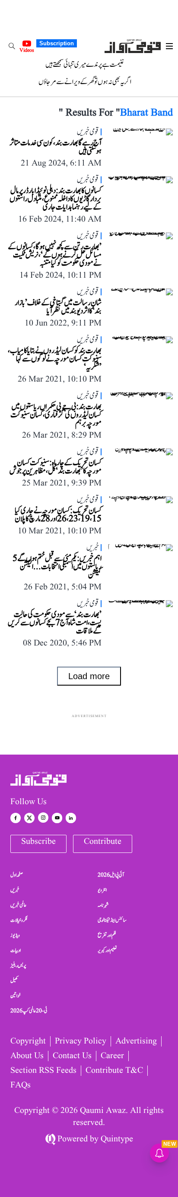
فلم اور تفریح (107, 935)
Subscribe (38, 842)
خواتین (15, 995)
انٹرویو (102, 890)
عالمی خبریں (18, 905)
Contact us (72, 1056)
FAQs (20, 1085)
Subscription (56, 43)
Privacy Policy (80, 1041)
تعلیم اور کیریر (107, 950)
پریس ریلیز (18, 965)
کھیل (14, 980)
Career (112, 1056)
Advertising (136, 1041)
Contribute (102, 842)
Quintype (117, 1139)
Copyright (28, 1041)
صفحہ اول (16, 875)
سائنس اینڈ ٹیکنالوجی (112, 920)
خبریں (14, 890)
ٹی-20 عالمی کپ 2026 (29, 1010)
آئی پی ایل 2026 (111, 875)
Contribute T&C (114, 1070)
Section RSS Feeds (43, 1070)
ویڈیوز (15, 935)
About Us (27, 1056)
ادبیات (15, 950)
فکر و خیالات (19, 920)
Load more (89, 676)
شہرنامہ (103, 905)
